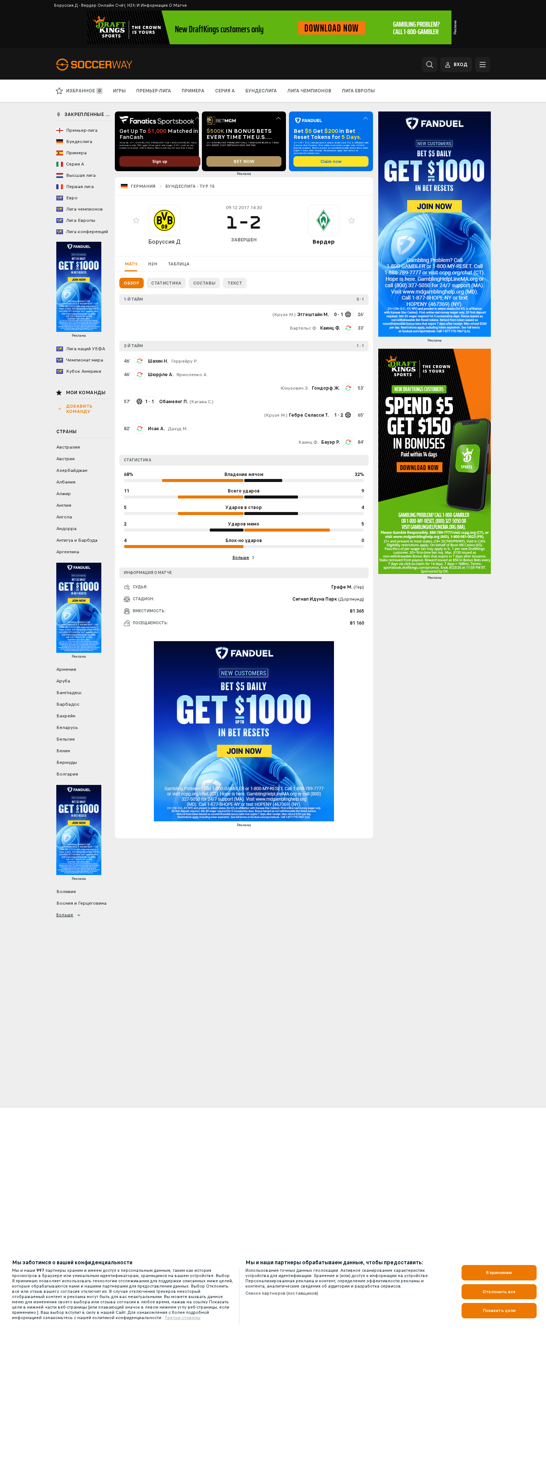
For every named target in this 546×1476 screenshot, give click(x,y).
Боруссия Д (164, 241)
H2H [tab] (152, 264)
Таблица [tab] (179, 264)
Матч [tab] (131, 264)
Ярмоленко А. (192, 375)
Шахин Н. (158, 361)
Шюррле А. (160, 375)
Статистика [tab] (166, 283)
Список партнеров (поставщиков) (282, 1293)
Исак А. (156, 429)
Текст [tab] (234, 283)
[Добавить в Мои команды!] (136, 220)
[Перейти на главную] (107, 65)
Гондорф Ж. (326, 388)
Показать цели (499, 1310)
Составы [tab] (204, 283)
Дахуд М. (178, 429)
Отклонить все (499, 1291)
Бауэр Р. (330, 442)
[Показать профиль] (164, 220)
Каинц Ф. (330, 328)
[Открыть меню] (482, 64)
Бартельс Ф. (303, 328)
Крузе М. (284, 315)
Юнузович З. (294, 388)
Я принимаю (499, 1272)
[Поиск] (429, 64)
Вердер (323, 241)
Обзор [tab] (131, 283)
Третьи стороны (182, 1317)
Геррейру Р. (184, 361)
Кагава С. (201, 402)
